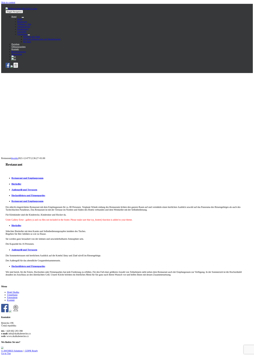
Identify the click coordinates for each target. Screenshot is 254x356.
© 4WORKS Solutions (12, 351)
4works (14, 158)
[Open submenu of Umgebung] (29, 34)
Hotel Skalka (13, 292)
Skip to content (8, 2)
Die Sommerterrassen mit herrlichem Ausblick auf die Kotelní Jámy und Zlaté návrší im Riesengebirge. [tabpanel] (53, 258)
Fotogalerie (12, 297)
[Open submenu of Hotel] (23, 17)
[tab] (129, 178)
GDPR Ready (31, 351)
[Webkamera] (16, 67)
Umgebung (12, 295)
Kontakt (11, 300)
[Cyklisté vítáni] (12, 67)
